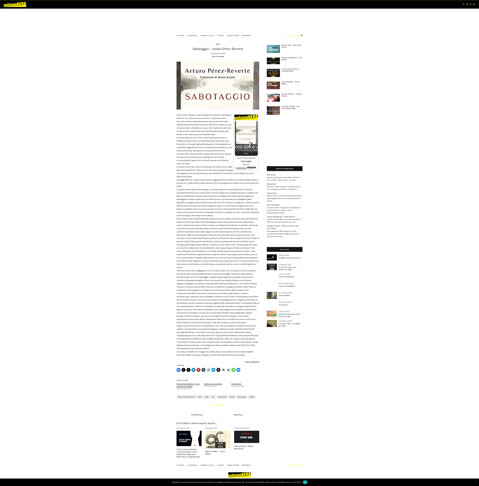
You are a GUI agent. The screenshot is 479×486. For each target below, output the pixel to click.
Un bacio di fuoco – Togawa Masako (292, 95)
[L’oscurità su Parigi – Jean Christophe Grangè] (273, 110)
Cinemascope (272, 193)
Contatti (220, 35)
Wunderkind (271, 184)
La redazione (192, 35)
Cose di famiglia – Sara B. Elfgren (291, 83)
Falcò (200, 397)
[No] (476, 482)
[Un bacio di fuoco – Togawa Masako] (273, 97)
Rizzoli (232, 397)
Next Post (238, 415)
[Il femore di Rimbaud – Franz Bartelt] (273, 61)
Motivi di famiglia (273, 205)
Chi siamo (180, 35)
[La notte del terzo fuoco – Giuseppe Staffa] (273, 72)
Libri (218, 44)
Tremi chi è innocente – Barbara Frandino (288, 268)
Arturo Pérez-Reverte (186, 397)
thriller (251, 397)
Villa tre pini (271, 175)
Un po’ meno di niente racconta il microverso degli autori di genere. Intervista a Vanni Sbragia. (188, 453)
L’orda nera (283, 305)
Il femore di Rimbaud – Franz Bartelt (292, 59)
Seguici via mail (233, 35)
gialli (206, 397)
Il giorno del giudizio (287, 286)
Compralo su (241, 167)
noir (213, 397)
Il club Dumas (236, 384)
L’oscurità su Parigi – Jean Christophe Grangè (291, 107)
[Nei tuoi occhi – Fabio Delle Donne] (273, 49)
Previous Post (197, 415)
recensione (222, 397)
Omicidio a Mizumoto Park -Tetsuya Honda (290, 315)
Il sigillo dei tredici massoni (289, 258)
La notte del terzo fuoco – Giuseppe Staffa (291, 70)
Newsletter (246, 35)
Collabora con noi (207, 35)
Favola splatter (285, 295)
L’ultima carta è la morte (213, 384)
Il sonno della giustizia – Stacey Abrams (281, 217)
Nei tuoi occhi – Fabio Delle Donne (291, 46)
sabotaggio (241, 397)
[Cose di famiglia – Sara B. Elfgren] (273, 85)
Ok (305, 482)
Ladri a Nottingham (286, 277)
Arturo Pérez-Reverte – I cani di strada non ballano (188, 385)
